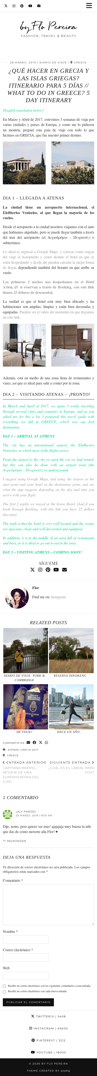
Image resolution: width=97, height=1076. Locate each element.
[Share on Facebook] (35, 743)
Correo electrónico (18, 949)
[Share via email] (28, 743)
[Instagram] (14, 6)
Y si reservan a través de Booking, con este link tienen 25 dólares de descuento (48, 289)
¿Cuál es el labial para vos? (71, 767)
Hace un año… (70, 732)
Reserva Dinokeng (70, 675)
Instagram (58, 596)
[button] (90, 6)
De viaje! (24, 732)
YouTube (50, 1052)
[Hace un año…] (71, 706)
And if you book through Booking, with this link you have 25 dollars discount (48, 509)
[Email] (39, 6)
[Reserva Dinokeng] (71, 650)
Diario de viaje (53, 62)
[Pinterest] (22, 6)
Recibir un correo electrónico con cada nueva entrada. (37, 991)
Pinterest (50, 1040)
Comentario (13, 880)
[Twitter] (6, 6)
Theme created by (48, 1070)
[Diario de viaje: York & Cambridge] (25, 650)
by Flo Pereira (48, 26)
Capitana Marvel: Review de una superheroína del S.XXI (24, 771)
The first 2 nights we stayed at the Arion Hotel (39, 503)
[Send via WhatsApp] (46, 743)
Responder (16, 841)
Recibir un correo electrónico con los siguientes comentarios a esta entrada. (49, 985)
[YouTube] (30, 6)
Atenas (13, 749)
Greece (12, 755)
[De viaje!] (25, 706)
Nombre (10, 931)
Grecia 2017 (29, 749)
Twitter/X (50, 1016)
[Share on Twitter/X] (41, 743)
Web (6, 967)
